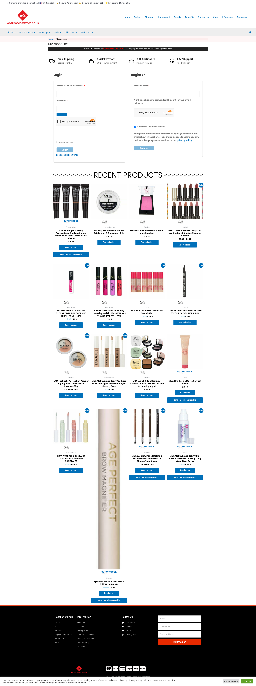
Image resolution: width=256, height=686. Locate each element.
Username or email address (75, 85)
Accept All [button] (246, 681)
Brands (177, 17)
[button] (248, 17)
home (127, 17)
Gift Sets (11, 32)
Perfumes (242, 17)
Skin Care (69, 32)
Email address (146, 85)
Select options (71, 247)
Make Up (43, 32)
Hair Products (26, 32)
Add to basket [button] (109, 242)
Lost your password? (67, 154)
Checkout (149, 17)
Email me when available (71, 255)
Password (66, 100)
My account (164, 17)
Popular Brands (64, 617)
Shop (215, 17)
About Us (189, 17)
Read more (185, 392)
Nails (56, 32)
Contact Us (203, 17)
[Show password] (62, 114)
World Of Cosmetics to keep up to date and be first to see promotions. (128, 48)
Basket (137, 17)
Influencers (227, 17)
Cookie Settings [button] (231, 681)
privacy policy (184, 140)
